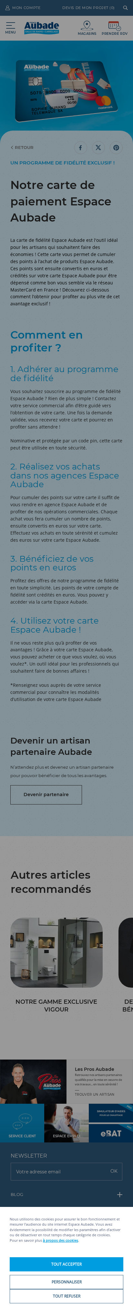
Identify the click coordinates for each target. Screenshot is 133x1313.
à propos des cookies (60, 1240)
